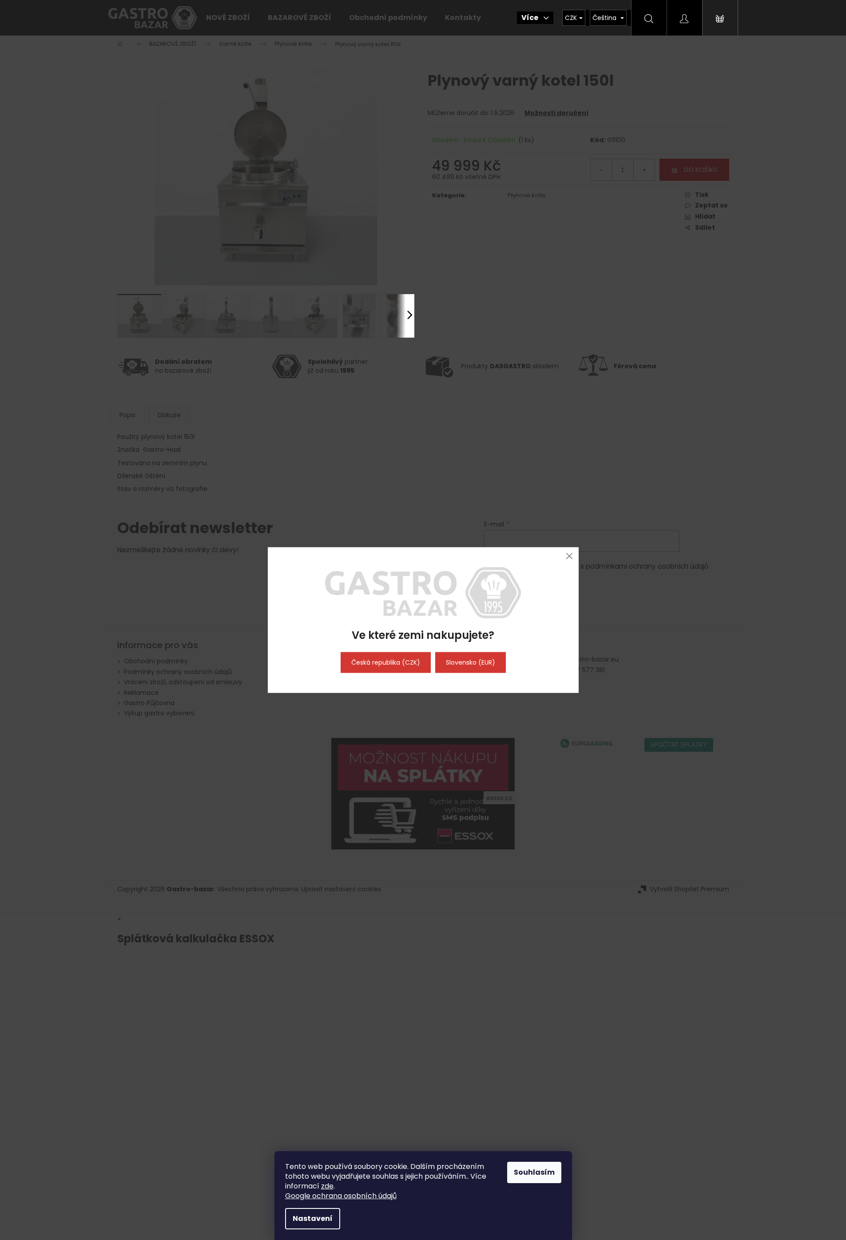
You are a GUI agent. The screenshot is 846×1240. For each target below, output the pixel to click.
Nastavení (313, 1218)
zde (327, 1186)
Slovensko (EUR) (470, 662)
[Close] (569, 556)
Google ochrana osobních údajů (341, 1196)
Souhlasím (534, 1172)
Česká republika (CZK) (385, 662)
